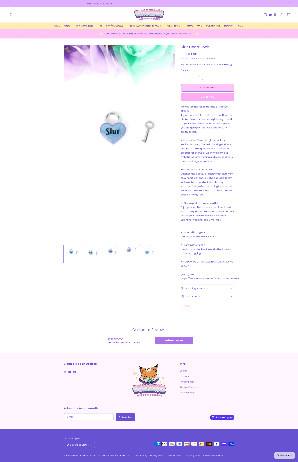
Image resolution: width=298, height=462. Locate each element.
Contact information (213, 456)
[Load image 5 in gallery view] (147, 254)
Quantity (185, 70)
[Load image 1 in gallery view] (72, 254)
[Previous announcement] (8, 3)
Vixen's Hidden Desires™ (83, 456)
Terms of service (174, 456)
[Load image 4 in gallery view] (128, 254)
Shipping (185, 58)
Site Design (103, 456)
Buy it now (207, 96)
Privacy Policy (187, 381)
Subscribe (125, 417)
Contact (184, 376)
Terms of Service (189, 387)
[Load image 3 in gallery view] (109, 254)
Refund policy (140, 456)
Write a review (174, 340)
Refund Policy (187, 392)
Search (183, 370)
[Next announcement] (289, 3)
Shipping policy (192, 456)
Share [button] (187, 305)
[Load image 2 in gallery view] (91, 254)
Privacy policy (157, 456)
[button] (11, 14)
